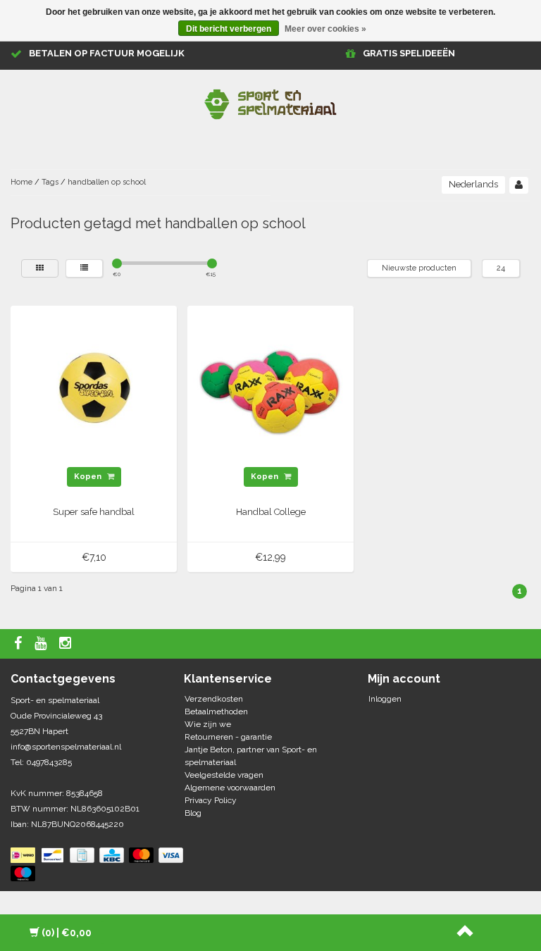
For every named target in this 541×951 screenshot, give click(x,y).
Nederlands (473, 184)
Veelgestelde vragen (224, 775)
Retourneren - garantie (228, 737)
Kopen (89, 476)
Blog (193, 813)
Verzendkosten (214, 699)
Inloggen (385, 699)
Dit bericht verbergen (228, 29)
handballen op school (107, 182)
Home (21, 182)
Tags (50, 182)
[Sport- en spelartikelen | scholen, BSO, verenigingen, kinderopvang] (270, 101)
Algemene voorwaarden (230, 787)
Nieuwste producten (419, 268)
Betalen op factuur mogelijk (107, 53)
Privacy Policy (211, 800)
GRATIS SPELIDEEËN (409, 53)
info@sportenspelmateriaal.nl (66, 747)
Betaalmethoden (216, 711)
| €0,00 (67, 932)
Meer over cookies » (325, 29)
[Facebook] (19, 644)
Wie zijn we (208, 724)
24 (501, 268)
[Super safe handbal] (94, 389)
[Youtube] (42, 644)
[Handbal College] (271, 389)
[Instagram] (67, 644)
